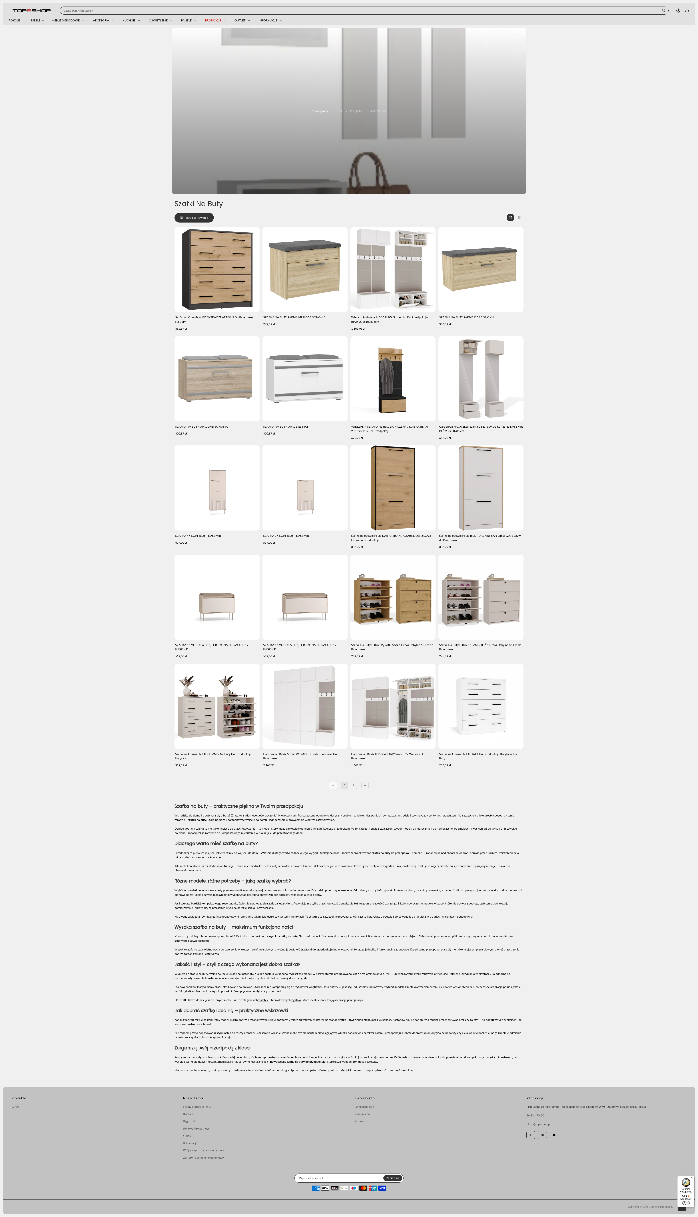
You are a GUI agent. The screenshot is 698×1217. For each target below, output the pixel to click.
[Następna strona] (365, 785)
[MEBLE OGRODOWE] (83, 20)
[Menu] (692, 1178)
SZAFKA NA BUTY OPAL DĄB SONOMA (201, 426)
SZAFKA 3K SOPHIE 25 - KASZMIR (286, 535)
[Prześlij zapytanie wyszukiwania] (664, 10)
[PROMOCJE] (224, 20)
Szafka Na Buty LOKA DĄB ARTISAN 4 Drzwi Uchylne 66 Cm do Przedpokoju (392, 647)
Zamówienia (362, 1114)
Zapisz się (392, 1178)
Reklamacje (190, 1143)
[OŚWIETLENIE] (171, 20)
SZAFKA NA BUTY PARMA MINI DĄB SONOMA (294, 317)
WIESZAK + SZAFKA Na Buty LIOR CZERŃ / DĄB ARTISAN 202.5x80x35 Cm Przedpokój (389, 429)
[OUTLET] (248, 20)
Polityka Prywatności (196, 1128)
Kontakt (188, 1114)
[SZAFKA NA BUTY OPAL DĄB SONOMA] (217, 378)
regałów (296, 1000)
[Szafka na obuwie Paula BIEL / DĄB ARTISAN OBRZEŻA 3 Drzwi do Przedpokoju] (481, 488)
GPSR (15, 1106)
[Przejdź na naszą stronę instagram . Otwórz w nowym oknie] (542, 1135)
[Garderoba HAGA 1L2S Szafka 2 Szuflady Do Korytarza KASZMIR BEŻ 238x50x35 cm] (481, 378)
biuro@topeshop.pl (538, 1124)
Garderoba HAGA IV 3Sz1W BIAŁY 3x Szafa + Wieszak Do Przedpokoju (300, 756)
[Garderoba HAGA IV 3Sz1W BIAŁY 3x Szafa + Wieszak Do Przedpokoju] (305, 706)
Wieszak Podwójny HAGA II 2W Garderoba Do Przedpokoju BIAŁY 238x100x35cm (389, 319)
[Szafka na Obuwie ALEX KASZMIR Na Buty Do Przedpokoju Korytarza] (217, 706)
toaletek (263, 1000)
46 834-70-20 (535, 1115)
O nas (187, 1135)
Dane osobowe (364, 1106)
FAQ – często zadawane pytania (203, 1150)
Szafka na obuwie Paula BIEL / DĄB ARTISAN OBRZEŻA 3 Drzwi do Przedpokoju (480, 538)
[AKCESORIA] (112, 20)
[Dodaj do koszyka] (252, 234)
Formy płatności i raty (197, 1106)
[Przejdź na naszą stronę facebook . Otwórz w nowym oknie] (530, 1135)
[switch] (686, 1203)
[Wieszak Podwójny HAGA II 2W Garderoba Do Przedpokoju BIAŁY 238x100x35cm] (393, 269)
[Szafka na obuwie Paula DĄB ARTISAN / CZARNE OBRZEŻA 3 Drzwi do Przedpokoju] (393, 488)
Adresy (359, 1121)
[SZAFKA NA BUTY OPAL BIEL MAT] (305, 378)
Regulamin (189, 1121)
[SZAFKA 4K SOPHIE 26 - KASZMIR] (217, 488)
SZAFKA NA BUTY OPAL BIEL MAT (285, 426)
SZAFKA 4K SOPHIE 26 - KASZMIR (198, 535)
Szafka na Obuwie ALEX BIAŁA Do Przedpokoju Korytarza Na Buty (478, 756)
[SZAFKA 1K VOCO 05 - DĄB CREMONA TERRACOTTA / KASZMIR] (305, 597)
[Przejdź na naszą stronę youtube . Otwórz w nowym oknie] (554, 1135)
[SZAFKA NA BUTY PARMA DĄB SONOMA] (481, 269)
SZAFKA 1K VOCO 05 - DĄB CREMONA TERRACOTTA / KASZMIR (299, 647)
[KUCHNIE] (138, 20)
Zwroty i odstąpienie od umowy (203, 1157)
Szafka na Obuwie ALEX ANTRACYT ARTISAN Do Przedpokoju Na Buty (215, 319)
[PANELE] (195, 20)
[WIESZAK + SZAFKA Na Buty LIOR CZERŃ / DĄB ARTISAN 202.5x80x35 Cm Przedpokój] (393, 378)
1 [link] (345, 785)
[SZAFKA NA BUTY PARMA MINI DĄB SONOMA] (305, 269)
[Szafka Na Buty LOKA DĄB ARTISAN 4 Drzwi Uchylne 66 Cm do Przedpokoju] (393, 597)
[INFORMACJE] (280, 20)
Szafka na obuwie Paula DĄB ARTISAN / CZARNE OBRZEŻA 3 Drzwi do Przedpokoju (391, 538)
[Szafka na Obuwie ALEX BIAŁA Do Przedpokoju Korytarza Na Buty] (481, 706)
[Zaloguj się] (678, 11)
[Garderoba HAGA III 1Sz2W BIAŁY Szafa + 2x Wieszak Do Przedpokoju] (393, 706)
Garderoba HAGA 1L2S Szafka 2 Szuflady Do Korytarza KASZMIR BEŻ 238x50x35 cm (481, 429)
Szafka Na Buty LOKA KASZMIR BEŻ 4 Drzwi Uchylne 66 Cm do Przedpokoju (480, 647)
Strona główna (320, 111)
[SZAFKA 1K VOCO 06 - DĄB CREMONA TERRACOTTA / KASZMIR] (217, 597)
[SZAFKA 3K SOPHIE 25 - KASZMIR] (305, 488)
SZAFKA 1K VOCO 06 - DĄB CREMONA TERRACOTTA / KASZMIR (211, 647)
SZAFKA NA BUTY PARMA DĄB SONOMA (466, 317)
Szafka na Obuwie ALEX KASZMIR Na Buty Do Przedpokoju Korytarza (213, 756)
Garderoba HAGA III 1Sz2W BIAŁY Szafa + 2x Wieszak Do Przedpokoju (387, 756)
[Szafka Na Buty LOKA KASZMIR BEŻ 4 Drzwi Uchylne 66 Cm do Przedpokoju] (481, 597)
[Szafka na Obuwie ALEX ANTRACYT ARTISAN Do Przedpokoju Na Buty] (217, 269)
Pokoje (339, 111)
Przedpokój (356, 111)
